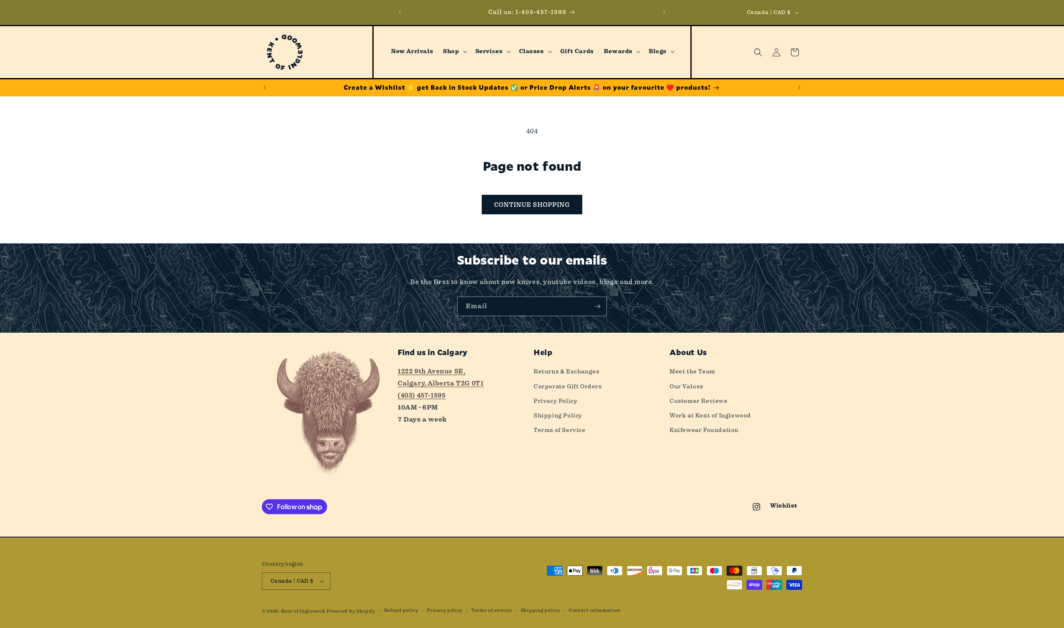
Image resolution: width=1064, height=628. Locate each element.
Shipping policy (540, 610)
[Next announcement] (664, 12)
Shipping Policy (558, 415)
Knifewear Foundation (704, 430)
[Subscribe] (597, 306)
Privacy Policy (555, 400)
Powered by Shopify (351, 611)
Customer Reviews (698, 400)
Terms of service (491, 610)
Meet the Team (692, 371)
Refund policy (401, 610)
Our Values (686, 386)
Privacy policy (445, 610)
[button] (454, 51)
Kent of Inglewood (303, 611)
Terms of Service (560, 430)
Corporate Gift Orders (568, 386)
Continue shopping (532, 205)
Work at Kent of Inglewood (710, 415)
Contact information (594, 610)
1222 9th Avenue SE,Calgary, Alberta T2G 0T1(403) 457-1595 (440, 383)
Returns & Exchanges (566, 371)
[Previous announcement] (400, 12)
